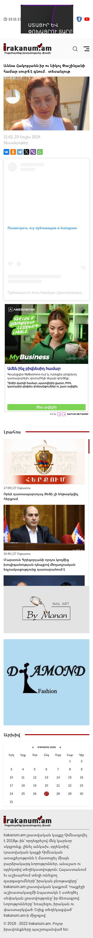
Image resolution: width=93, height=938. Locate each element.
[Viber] (33, 152)
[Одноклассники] (13, 152)
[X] (26, 152)
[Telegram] (20, 152)
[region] (46, 512)
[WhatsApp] (40, 152)
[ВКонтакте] (6, 152)
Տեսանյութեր (16, 142)
